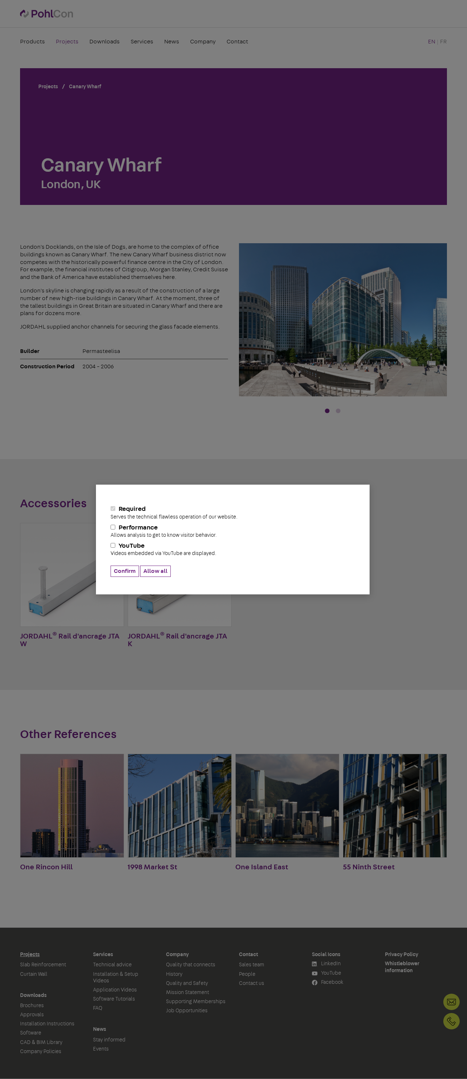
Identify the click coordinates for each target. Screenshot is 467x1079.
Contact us (251, 983)
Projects (67, 41)
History (174, 974)
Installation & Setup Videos (115, 977)
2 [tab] (338, 411)
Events (101, 1049)
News (171, 41)
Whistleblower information (402, 967)
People (247, 974)
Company (203, 41)
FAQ (97, 1008)
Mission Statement (187, 992)
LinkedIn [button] (330, 963)
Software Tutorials (114, 999)
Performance (164, 531)
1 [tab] (327, 411)
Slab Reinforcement (43, 964)
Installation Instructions (47, 1023)
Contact (237, 41)
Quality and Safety (187, 983)
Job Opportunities (187, 1010)
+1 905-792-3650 (451, 1021)
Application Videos (115, 990)
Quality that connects (190, 964)
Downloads (104, 41)
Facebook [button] (331, 982)
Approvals (32, 1014)
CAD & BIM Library (41, 1042)
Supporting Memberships (195, 1001)
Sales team (251, 964)
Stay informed (109, 1040)
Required (174, 512)
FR (443, 41)
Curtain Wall (33, 974)
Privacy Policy (401, 954)
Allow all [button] (155, 571)
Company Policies (40, 1051)
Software (30, 1033)
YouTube (163, 549)
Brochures (32, 1005)
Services (142, 41)
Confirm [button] (125, 571)
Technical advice (112, 964)
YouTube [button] (330, 973)
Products (32, 41)
